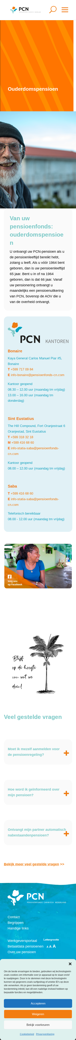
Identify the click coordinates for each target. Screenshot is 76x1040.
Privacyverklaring (45, 1034)
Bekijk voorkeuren (38, 1024)
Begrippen (16, 923)
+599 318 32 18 (22, 437)
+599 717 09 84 (22, 369)
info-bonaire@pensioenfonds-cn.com (37, 375)
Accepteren (38, 1003)
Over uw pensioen (22, 952)
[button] (70, 964)
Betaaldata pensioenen (25, 946)
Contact (14, 917)
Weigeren (38, 1014)
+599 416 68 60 (22, 442)
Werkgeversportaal (22, 941)
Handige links (18, 928)
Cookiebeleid (27, 1034)
